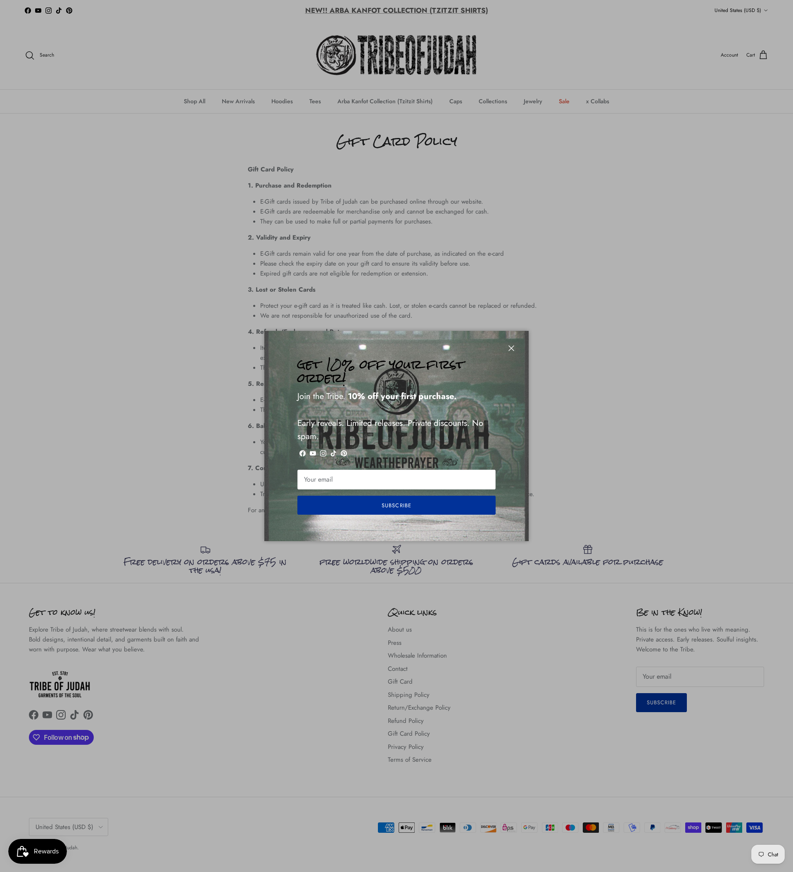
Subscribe (396, 505)
